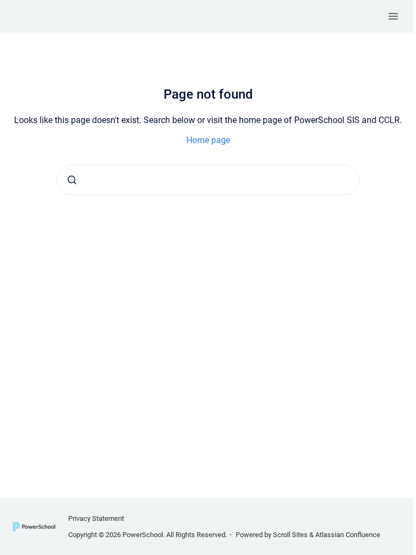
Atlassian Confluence (347, 535)
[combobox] (208, 180)
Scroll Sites (290, 535)
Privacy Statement (96, 518)
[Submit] (72, 180)
